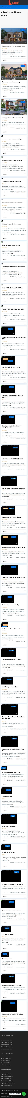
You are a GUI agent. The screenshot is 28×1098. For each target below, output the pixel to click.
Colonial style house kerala (11, 245)
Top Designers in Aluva (6, 1074)
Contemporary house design (11, 82)
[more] (12, 54)
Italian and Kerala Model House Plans (12, 630)
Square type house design (10, 605)
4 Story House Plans (6, 1065)
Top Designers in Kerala (6, 1085)
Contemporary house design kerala (13, 46)
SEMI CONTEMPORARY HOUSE (12, 288)
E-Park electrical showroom (11, 772)
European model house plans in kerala (12, 396)
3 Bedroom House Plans (6, 1044)
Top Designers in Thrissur (7, 1076)
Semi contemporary (8, 826)
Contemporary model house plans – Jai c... (13, 750)
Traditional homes (8, 934)
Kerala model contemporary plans (13, 489)
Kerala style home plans (10, 687)
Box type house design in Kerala (13, 118)
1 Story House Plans (6, 1058)
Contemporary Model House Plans (13, 266)
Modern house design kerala (11, 224)
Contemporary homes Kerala (11, 517)
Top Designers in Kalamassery (8, 1083)
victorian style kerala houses (11, 659)
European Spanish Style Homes (12, 459)
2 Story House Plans (6, 1060)
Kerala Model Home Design (11, 367)
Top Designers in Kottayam (7, 1080)
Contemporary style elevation (12, 985)
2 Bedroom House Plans (6, 1042)
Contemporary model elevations (12, 1014)
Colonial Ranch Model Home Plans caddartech (13, 718)
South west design (8, 852)
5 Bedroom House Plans (6, 1049)
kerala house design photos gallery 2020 (14, 338)
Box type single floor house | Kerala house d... (11, 427)
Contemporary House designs (12, 160)
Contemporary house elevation (12, 203)
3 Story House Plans (6, 1062)
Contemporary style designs (11, 911)
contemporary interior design (12, 139)
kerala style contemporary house (13, 309)
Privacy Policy (4, 1093)
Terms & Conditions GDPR (7, 1096)
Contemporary (7, 796)
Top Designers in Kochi (6, 1078)
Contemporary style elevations (12, 884)
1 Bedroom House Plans (6, 1040)
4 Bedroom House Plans (6, 1047)
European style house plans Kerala (13, 577)
